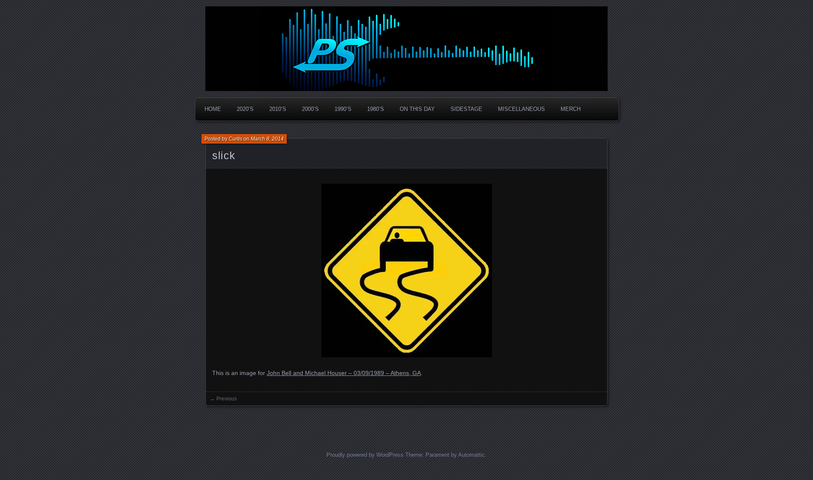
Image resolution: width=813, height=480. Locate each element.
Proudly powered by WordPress (365, 455)
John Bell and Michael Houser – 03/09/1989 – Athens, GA (344, 373)
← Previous (223, 399)
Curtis (235, 139)
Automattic (471, 455)
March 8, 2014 (267, 139)
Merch (571, 109)
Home (213, 109)
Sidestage (466, 109)
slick (223, 155)
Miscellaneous (521, 109)
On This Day (417, 109)
